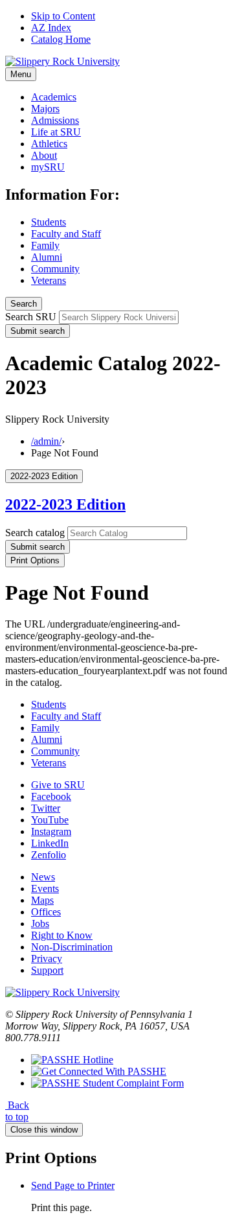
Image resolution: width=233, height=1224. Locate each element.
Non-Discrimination (72, 946)
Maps (42, 900)
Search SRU (30, 316)
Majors (45, 108)
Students (48, 222)
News (43, 876)
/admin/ (46, 441)
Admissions (55, 120)
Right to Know (62, 935)
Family (45, 245)
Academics (53, 96)
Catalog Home (61, 39)
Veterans (48, 280)
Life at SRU (56, 131)
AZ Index (51, 27)
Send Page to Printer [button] (73, 1185)
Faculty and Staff (66, 233)
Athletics (49, 143)
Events (45, 888)
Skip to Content (63, 15)
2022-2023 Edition (65, 504)
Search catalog (35, 532)
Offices (46, 911)
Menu (20, 74)
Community (55, 268)
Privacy (46, 958)
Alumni (46, 257)
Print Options (35, 560)
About (44, 155)
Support (47, 970)
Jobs (40, 923)
